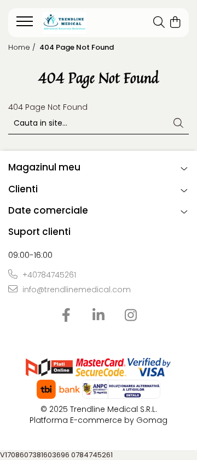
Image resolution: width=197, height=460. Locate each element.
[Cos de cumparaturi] (175, 23)
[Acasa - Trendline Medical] (75, 23)
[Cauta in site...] (159, 23)
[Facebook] (66, 316)
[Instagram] (131, 316)
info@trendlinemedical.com (75, 289)
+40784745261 (48, 274)
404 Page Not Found (76, 47)
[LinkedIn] (98, 316)
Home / (23, 47)
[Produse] (26, 24)
